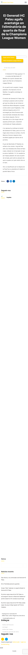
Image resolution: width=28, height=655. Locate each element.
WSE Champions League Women (12, 60)
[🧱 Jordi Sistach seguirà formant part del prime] (16, 448)
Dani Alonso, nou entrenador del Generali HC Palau (13, 579)
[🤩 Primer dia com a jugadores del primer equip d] (16, 309)
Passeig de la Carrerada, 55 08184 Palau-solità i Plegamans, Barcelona (13, 614)
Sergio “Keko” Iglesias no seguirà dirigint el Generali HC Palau (13, 589)
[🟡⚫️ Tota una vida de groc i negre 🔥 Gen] (3, 525)
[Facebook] (8, 181)
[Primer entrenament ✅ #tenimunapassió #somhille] (3, 349)
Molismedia (16, 642)
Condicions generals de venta (10, 632)
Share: (3, 181)
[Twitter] (11, 181)
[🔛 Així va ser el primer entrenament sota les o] (3, 293)
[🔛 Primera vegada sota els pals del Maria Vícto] (16, 216)
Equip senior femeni (8, 57)
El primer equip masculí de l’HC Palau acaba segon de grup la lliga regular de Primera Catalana (13, 605)
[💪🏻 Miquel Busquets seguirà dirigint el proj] (16, 378)
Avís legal (4, 627)
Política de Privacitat (8, 625)
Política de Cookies (7, 629)
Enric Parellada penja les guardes (10, 584)
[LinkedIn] (14, 181)
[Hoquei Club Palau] (7, 2)
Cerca (3, 559)
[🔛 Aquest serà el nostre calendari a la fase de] (3, 238)
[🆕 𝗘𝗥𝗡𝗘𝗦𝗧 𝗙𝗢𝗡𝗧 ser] (3, 455)
